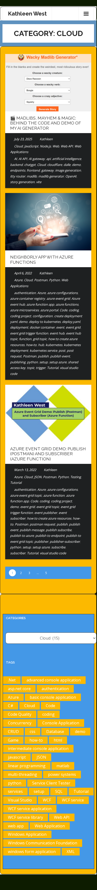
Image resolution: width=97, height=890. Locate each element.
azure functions (67, 304)
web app (16, 826)
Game (13, 740)
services (15, 791)
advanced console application (53, 680)
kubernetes (54, 345)
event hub (57, 333)
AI (15, 159)
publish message (32, 530)
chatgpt (30, 164)
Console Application (60, 723)
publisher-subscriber (65, 541)
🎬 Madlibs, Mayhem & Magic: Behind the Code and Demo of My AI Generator (45, 123)
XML (71, 851)
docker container (42, 327)
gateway (47, 170)
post (62, 350)
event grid (73, 327)
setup (43, 362)
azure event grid (58, 298)
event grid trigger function (29, 333)
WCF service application (29, 808)
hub (41, 345)
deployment (19, 327)
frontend (33, 170)
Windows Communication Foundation (42, 843)
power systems (62, 774)
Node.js (45, 146)
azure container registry (27, 298)
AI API (23, 159)
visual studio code (53, 553)
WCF (47, 800)
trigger (41, 368)
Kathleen (46, 139)
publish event (60, 356)
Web (55, 146)
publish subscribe (59, 530)
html (58, 740)
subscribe (58, 547)
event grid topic (47, 507)
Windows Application (27, 834)
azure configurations (62, 293)
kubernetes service (43, 350)
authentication (25, 293)
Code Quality (19, 714)
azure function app (40, 304)
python (32, 362)
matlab (62, 765)
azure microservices (24, 310)
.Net (12, 680)
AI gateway (37, 159)
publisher (41, 541)
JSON (38, 477)
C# (10, 705)
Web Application (50, 826)
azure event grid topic (26, 495)
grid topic (40, 339)
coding (74, 310)
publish (43, 356)
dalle (67, 164)
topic (30, 368)
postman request (42, 524)
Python (54, 280)
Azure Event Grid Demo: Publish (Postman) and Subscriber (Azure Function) (48, 453)
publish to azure (22, 535)
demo (76, 164)
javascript (17, 757)
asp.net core (19, 688)
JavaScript (31, 146)
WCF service (73, 800)
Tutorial (52, 368)
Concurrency (19, 723)
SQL (59, 791)
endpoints (17, 170)
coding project (20, 316)
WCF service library (25, 817)
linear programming (27, 765)
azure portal (49, 310)
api (48, 159)
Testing (75, 477)
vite (38, 182)
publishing (17, 362)
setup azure (58, 362)
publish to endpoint (50, 535)
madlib (32, 176)
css (32, 731)
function (25, 339)
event (60, 327)
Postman (41, 280)
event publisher (45, 512)
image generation (68, 170)
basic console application (53, 697)
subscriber (17, 553)
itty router (17, 176)
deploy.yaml (71, 321)
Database (55, 731)
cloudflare (54, 164)
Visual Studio (20, 800)
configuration (43, 316)
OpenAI (70, 176)
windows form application (32, 851)
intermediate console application (38, 748)
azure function (54, 495)
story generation (22, 182)
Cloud (18, 146)
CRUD (13, 731)
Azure (18, 280)
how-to (31, 345)
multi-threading (22, 774)
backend (16, 164)
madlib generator (51, 176)
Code (63, 310)
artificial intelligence (66, 159)
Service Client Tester (51, 783)
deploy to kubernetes (45, 321)
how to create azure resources (49, 518)
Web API (67, 146)
